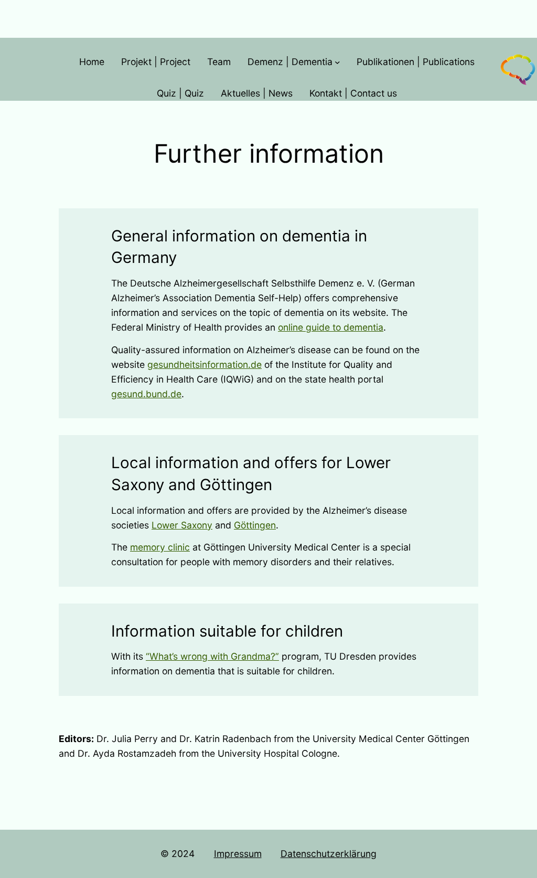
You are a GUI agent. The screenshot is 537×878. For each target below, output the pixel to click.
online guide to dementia (330, 327)
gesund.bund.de (146, 393)
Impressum (238, 853)
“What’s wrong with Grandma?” (212, 656)
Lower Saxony (182, 525)
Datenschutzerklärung (329, 853)
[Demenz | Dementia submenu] (337, 62)
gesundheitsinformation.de (204, 364)
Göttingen (255, 525)
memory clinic (160, 547)
